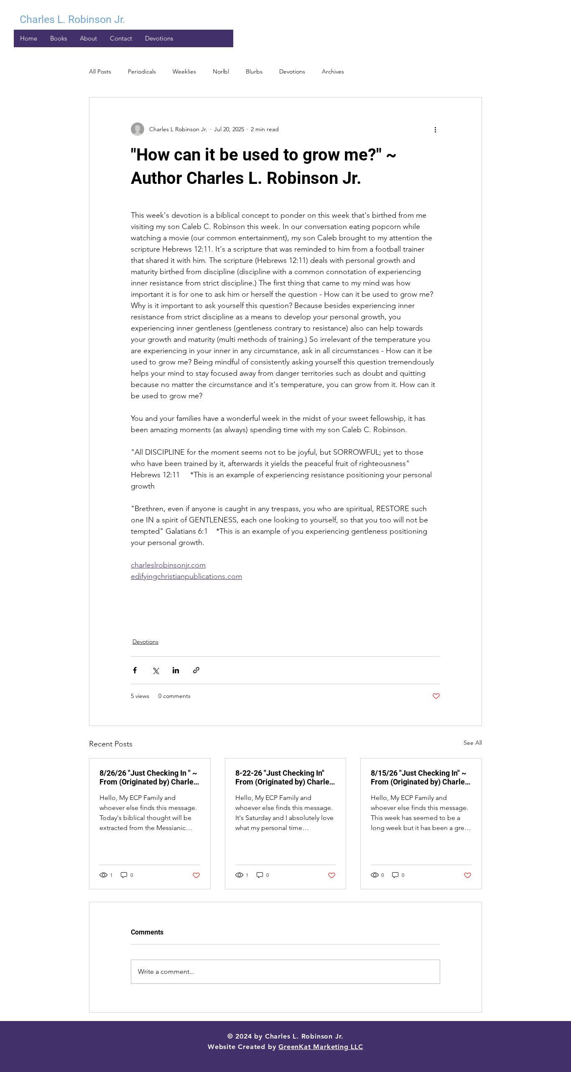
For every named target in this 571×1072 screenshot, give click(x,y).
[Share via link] (196, 670)
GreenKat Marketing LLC (320, 1047)
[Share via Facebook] (135, 670)
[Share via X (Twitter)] (155, 670)
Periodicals (142, 71)
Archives (333, 71)
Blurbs (254, 71)
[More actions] (435, 129)
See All (473, 742)
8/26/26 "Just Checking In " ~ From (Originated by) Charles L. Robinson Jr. (148, 777)
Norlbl (221, 71)
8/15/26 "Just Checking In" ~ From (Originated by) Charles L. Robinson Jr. (420, 777)
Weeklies (184, 71)
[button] (158, 38)
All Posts (100, 71)
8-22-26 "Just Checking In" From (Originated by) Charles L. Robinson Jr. (284, 777)
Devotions (292, 71)
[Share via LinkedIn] (176, 670)
